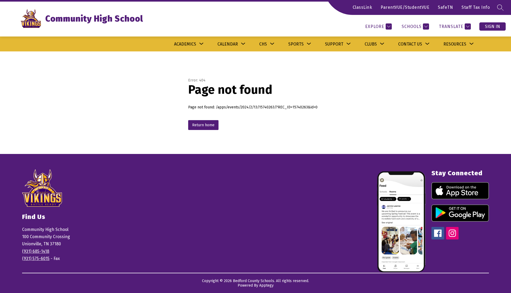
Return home (203, 125)
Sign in (492, 26)
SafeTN (445, 7)
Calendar (227, 44)
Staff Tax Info (475, 7)
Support (334, 44)
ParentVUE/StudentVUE (405, 7)
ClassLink (362, 7)
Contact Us (410, 44)
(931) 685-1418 (35, 251)
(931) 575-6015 (36, 258)
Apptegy (266, 285)
